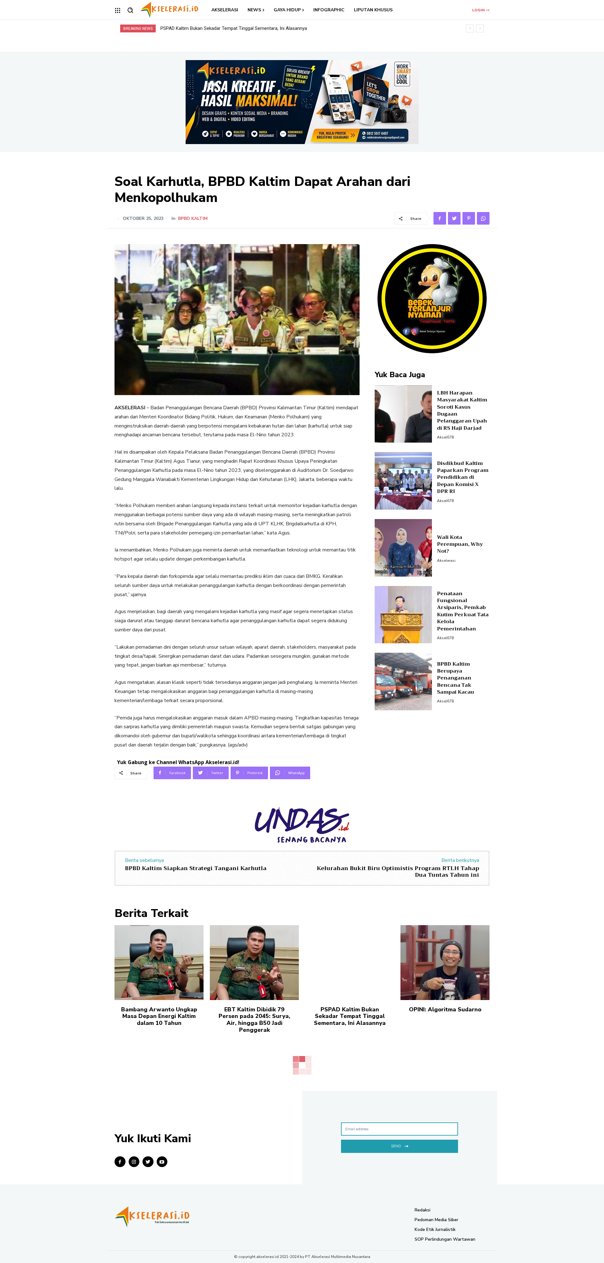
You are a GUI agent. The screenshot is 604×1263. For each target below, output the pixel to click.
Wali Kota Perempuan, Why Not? (460, 544)
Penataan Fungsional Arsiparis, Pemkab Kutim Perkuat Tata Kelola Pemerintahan (463, 611)
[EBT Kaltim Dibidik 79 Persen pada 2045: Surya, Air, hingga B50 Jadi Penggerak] (254, 962)
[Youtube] (162, 1161)
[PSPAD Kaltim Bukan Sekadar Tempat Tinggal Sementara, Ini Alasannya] (349, 962)
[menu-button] (117, 10)
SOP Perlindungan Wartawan (445, 1239)
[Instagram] (134, 1161)
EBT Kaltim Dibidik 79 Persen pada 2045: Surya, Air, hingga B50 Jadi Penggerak (254, 1020)
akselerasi (446, 560)
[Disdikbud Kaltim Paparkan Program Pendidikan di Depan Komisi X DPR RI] (403, 481)
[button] (130, 10)
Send (396, 1146)
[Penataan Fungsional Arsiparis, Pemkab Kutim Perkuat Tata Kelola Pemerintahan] (403, 615)
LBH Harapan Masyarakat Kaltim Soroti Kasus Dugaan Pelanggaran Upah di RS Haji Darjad (462, 410)
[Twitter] (454, 218)
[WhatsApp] (483, 218)
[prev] (470, 28)
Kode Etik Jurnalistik (435, 1229)
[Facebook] (439, 218)
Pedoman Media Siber (436, 1220)
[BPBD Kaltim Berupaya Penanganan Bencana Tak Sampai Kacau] (403, 681)
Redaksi (422, 1210)
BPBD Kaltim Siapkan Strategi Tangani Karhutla (195, 868)
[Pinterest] (468, 218)
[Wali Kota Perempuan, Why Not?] (403, 548)
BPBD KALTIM (193, 218)
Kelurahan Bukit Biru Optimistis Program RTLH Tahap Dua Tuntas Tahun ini (398, 871)
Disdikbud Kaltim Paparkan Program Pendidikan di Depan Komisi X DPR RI (463, 477)
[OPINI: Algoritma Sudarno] (444, 962)
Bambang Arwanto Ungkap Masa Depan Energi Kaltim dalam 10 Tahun (159, 1016)
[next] (480, 28)
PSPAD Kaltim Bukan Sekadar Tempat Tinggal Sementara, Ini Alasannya (350, 1016)
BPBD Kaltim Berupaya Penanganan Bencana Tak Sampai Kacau (455, 678)
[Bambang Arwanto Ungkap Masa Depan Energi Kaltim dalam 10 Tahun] (159, 962)
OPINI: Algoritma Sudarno (186, 28)
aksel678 (445, 437)
